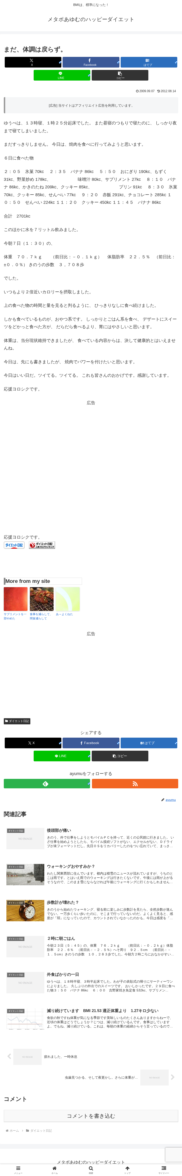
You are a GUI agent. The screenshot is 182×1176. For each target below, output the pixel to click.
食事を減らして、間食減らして (41, 616)
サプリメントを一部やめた (15, 616)
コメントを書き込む (91, 1116)
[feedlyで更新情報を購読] (47, 783)
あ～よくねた (64, 614)
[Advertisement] (91, 440)
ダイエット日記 (19, 721)
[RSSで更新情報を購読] (135, 783)
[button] (120, 75)
